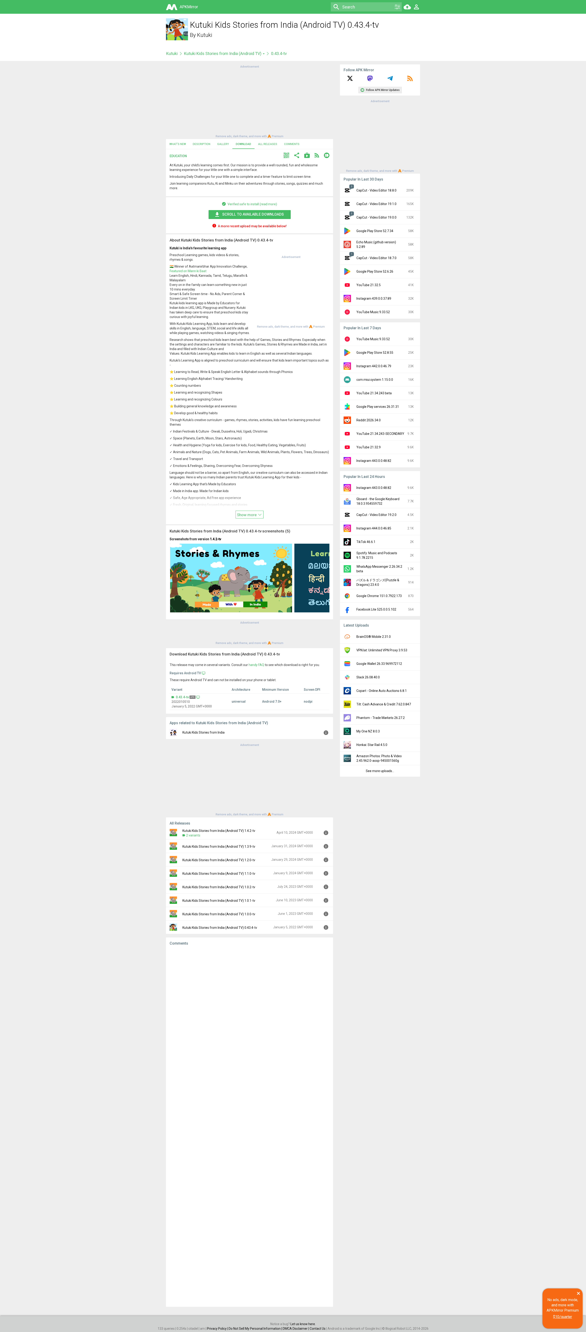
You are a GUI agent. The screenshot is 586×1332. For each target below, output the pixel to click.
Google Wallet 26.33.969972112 (379, 664)
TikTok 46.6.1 (365, 542)
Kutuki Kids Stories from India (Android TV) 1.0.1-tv (218, 900)
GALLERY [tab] (223, 144)
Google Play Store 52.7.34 (374, 231)
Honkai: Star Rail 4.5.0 (371, 745)
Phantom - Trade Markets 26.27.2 (380, 718)
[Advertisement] (249, 101)
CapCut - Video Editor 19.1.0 (376, 204)
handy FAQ (256, 665)
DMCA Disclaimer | (296, 1328)
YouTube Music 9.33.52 (373, 312)
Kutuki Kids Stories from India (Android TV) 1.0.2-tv (218, 887)
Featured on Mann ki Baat (188, 271)
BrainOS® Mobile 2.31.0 (373, 637)
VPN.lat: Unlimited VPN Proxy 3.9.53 (381, 650)
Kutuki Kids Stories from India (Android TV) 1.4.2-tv (218, 831)
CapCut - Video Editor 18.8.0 (376, 190)
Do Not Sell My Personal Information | (256, 1328)
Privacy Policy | (218, 1328)
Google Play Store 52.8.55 (374, 352)
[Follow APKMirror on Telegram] (390, 80)
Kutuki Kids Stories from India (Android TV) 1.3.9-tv (218, 846)
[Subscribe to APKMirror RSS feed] (410, 80)
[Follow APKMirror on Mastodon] (370, 80)
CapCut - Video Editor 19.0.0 (376, 217)
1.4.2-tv (215, 539)
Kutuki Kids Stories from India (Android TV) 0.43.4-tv (219, 927)
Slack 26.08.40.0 (368, 677)
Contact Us (318, 1328)
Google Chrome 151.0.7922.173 (379, 596)
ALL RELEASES (267, 144)
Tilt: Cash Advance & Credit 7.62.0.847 (383, 704)
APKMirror (189, 6)
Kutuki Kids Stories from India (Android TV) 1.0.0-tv (218, 914)
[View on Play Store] (307, 156)
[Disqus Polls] (249, 1007)
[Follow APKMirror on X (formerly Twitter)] (350, 80)
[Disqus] (249, 1126)
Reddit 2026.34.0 (368, 420)
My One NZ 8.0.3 (368, 731)
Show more (247, 515)
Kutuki (204, 35)
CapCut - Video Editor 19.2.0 (376, 515)
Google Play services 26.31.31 (377, 406)
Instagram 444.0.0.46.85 (373, 528)
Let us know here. (303, 1324)
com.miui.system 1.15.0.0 (374, 379)
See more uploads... (380, 771)
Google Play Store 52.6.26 (374, 271)
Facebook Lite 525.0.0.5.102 (376, 609)
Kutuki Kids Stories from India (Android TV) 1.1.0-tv (218, 873)
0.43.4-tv (182, 697)
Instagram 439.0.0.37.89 (373, 298)
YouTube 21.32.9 (368, 447)
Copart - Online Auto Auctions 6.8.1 (381, 691)
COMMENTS (291, 144)
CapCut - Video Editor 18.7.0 (376, 258)
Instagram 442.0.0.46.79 (373, 366)
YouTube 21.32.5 (368, 285)
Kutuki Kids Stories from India (203, 732)
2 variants (193, 835)
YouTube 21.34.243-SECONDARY (380, 434)
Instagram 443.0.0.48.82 (373, 461)
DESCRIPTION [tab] (201, 144)
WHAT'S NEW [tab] (177, 144)
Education (178, 156)
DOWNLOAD (243, 144)
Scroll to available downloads (253, 214)
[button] (286, 156)
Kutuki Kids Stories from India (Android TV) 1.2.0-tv (218, 860)
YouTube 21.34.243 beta (374, 393)
